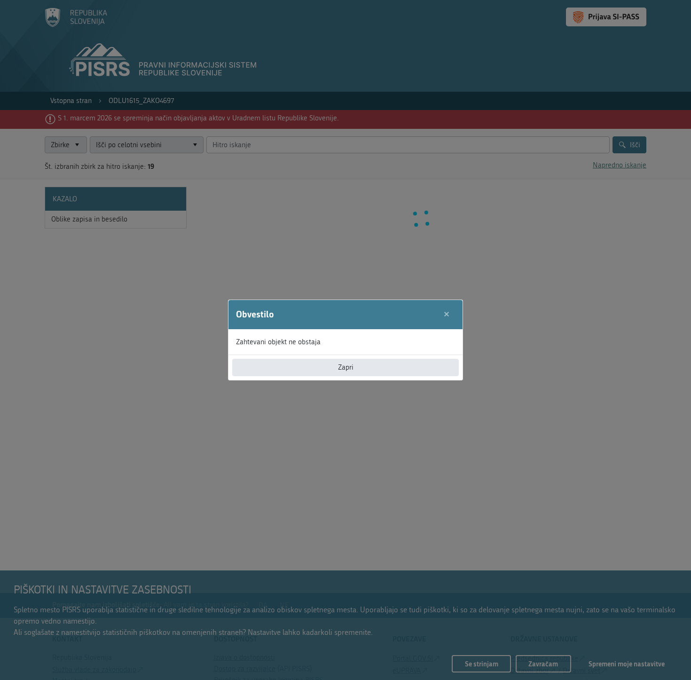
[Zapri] (446, 314)
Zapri (345, 367)
